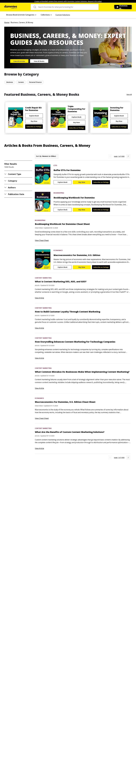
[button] (21, 14)
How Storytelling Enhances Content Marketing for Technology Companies (75, 341)
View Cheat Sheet (42, 240)
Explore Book (34, 116)
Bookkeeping (59, 193)
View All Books (39, 61)
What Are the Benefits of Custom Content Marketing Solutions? (69, 432)
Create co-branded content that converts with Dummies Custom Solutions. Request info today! (68, 1)
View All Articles (19, 61)
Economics (58, 250)
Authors (12, 187)
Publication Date (16, 194)
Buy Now (34, 121)
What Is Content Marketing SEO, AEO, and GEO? (60, 281)
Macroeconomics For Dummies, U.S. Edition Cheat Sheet (65, 402)
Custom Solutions (62, 15)
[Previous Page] (110, 156)
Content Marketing (43, 278)
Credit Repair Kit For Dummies (33, 108)
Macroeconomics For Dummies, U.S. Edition (77, 255)
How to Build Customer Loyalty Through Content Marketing (67, 311)
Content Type (14, 174)
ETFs (55, 165)
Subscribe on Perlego (34, 127)
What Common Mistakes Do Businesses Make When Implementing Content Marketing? (82, 372)
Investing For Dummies (116, 108)
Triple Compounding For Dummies (76, 109)
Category (12, 181)
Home (6, 22)
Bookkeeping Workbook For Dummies (74, 197)
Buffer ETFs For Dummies (67, 170)
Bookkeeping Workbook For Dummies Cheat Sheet (62, 224)
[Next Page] (128, 156)
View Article (39, 298)
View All (129, 94)
